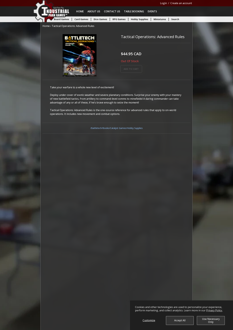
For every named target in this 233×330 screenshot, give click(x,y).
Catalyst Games (118, 128)
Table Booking (134, 11)
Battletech (96, 128)
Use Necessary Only (211, 320)
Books (106, 128)
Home (80, 11)
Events (152, 11)
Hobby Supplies (135, 128)
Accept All (179, 320)
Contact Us (112, 11)
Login (163, 3)
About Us (93, 11)
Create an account (181, 3)
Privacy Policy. (214, 310)
